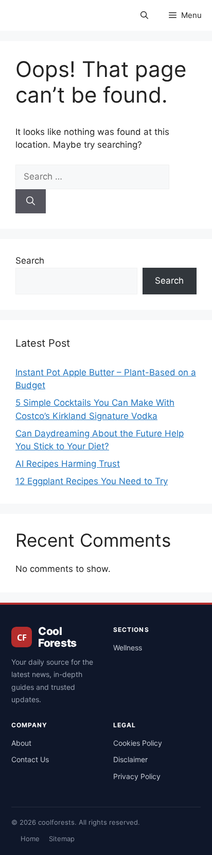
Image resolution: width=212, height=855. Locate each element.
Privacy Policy (137, 776)
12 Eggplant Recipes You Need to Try (91, 481)
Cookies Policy (137, 743)
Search (29, 260)
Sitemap (62, 838)
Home (30, 838)
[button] (144, 15)
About (21, 743)
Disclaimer (130, 759)
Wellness (127, 647)
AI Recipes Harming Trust (67, 464)
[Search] (30, 201)
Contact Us (30, 759)
